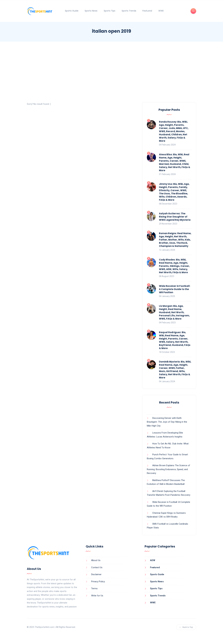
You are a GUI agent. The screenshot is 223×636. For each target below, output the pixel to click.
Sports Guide (71, 10)
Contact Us (96, 567)
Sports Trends (129, 10)
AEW (152, 560)
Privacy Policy (98, 581)
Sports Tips (109, 10)
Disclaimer (96, 574)
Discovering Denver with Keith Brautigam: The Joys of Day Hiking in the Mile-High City (167, 422)
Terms (94, 588)
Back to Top (187, 627)
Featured (147, 10)
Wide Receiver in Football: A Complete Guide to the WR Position (174, 289)
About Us (95, 560)
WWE (161, 10)
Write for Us (97, 595)
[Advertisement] (111, 72)
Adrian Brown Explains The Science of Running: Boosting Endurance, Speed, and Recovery (168, 469)
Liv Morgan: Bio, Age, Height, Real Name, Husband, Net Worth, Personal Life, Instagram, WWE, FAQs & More (174, 312)
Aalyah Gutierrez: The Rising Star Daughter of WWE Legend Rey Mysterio (175, 216)
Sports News (91, 10)
